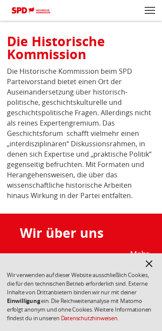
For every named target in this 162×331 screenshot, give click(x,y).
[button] (149, 263)
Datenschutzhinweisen (89, 318)
